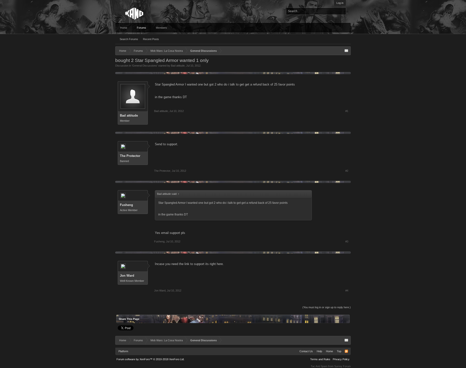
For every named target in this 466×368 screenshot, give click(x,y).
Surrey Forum (342, 366)
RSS (346, 351)
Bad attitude (178, 65)
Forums (141, 27)
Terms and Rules (320, 359)
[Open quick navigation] (346, 51)
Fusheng (126, 205)
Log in (339, 2)
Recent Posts (151, 39)
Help (319, 351)
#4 (346, 290)
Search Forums (129, 39)
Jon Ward (127, 275)
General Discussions (144, 65)
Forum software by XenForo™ (150, 359)
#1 (346, 111)
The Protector (130, 156)
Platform (123, 351)
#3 (346, 241)
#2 (346, 170)
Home (123, 27)
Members (161, 27)
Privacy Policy (341, 359)
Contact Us (306, 351)
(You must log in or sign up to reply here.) (326, 307)
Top (339, 351)
